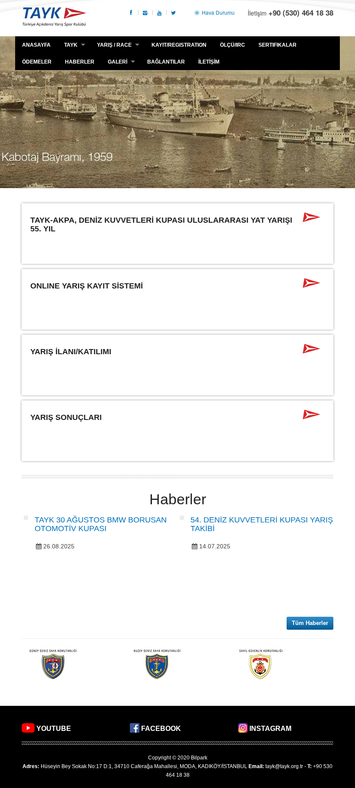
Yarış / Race (114, 45)
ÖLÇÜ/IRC (232, 45)
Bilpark (199, 758)
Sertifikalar (277, 45)
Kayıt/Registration (179, 45)
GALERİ (117, 62)
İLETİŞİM (208, 62)
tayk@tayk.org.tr (284, 766)
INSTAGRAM (270, 728)
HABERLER (79, 62)
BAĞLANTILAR (166, 62)
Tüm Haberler (310, 623)
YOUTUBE (53, 728)
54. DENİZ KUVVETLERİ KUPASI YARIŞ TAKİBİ (261, 524)
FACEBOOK (161, 728)
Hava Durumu (217, 12)
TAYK (54, 17)
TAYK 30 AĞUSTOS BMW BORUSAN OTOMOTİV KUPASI (101, 524)
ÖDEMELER (37, 62)
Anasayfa (36, 45)
